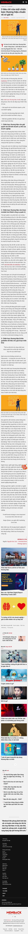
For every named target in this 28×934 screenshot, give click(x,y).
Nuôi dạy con (5, 878)
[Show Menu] (23, 2)
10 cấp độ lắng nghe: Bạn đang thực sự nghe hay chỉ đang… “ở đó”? (14, 776)
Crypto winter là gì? (7, 684)
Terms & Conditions (9, 930)
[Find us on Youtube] (15, 916)
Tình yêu (4, 874)
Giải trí (4, 870)
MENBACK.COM (22, 539)
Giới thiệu (10, 929)
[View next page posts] (15, 765)
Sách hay (5, 863)
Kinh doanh (5, 882)
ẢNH (4, 895)
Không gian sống (6, 859)
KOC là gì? (4, 701)
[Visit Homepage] (6, 2)
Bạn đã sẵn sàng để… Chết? (13, 799)
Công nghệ (5, 854)
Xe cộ (4, 851)
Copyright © (16, 930)
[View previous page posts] (13, 765)
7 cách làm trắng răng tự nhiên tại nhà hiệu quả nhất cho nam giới (13, 804)
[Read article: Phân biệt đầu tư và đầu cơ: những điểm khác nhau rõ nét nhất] (14, 729)
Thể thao (5, 856)
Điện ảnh (4, 868)
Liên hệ (15, 929)
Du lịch (4, 857)
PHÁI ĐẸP (5, 888)
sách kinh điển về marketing (12, 264)
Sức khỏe (5, 843)
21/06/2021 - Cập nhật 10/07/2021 (18, 17)
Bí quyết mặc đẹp (6, 840)
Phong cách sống (6, 849)
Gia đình (4, 873)
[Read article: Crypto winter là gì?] (14, 675)
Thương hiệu (10, 627)
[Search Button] (26, 2)
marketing (4, 81)
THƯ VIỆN (5, 891)
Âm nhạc (5, 867)
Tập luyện (5, 845)
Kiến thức (22, 625)
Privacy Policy (21, 929)
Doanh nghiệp (16, 625)
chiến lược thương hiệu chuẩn (12, 99)
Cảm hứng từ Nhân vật (7, 902)
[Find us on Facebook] (12, 916)
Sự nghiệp (9, 6)
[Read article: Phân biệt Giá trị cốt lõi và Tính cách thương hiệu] (14, 557)
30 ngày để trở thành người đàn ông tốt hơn (11, 904)
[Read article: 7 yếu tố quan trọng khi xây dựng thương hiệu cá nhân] (14, 749)
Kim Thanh (6, 17)
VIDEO (4, 893)
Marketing (3, 627)
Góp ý (22, 930)
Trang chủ (4, 6)
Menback (9, 920)
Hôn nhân (5, 876)
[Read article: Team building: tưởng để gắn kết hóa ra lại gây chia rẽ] (14, 656)
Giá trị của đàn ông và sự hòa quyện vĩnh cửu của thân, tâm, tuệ (13, 794)
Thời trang (5, 838)
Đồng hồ (4, 853)
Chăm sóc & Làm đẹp (7, 846)
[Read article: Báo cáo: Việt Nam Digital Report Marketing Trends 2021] (14, 582)
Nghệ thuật (5, 865)
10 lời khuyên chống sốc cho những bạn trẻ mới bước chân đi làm (10, 638)
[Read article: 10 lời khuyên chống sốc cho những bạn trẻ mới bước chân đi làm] (21, 638)
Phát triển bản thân (7, 884)
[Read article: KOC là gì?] (14, 692)
